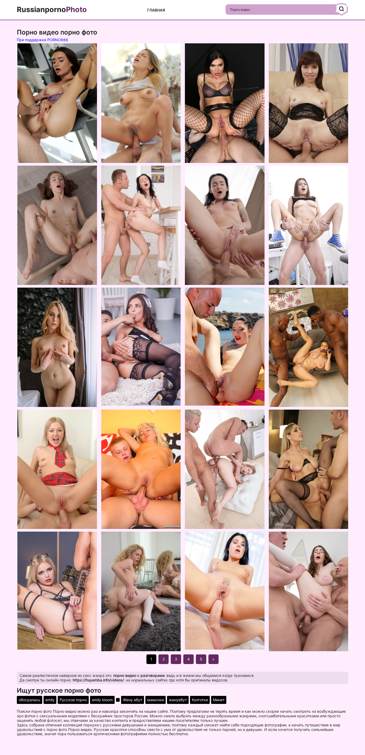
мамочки (155, 699)
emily (50, 699)
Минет (218, 699)
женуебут (178, 699)
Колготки (200, 699)
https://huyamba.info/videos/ (98, 680)
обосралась (29, 699)
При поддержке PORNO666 (42, 39)
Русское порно (73, 699)
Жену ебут (132, 699)
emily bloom (102, 699)
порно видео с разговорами (139, 675)
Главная (156, 10)
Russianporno (52, 9)
